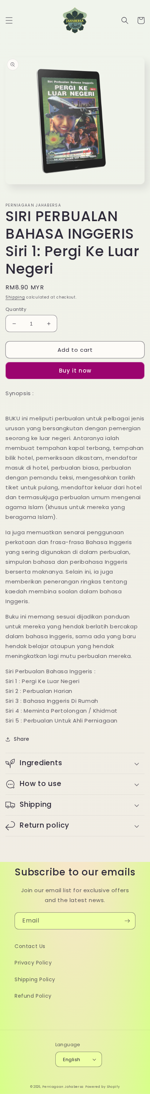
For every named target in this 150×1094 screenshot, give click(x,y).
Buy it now (75, 370)
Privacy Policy (33, 962)
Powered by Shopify (102, 1087)
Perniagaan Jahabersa (63, 1087)
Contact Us (30, 946)
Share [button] (21, 739)
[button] (9, 20)
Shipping (15, 297)
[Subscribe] (127, 920)
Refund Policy (33, 995)
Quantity (15, 309)
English (71, 1059)
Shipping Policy (35, 979)
